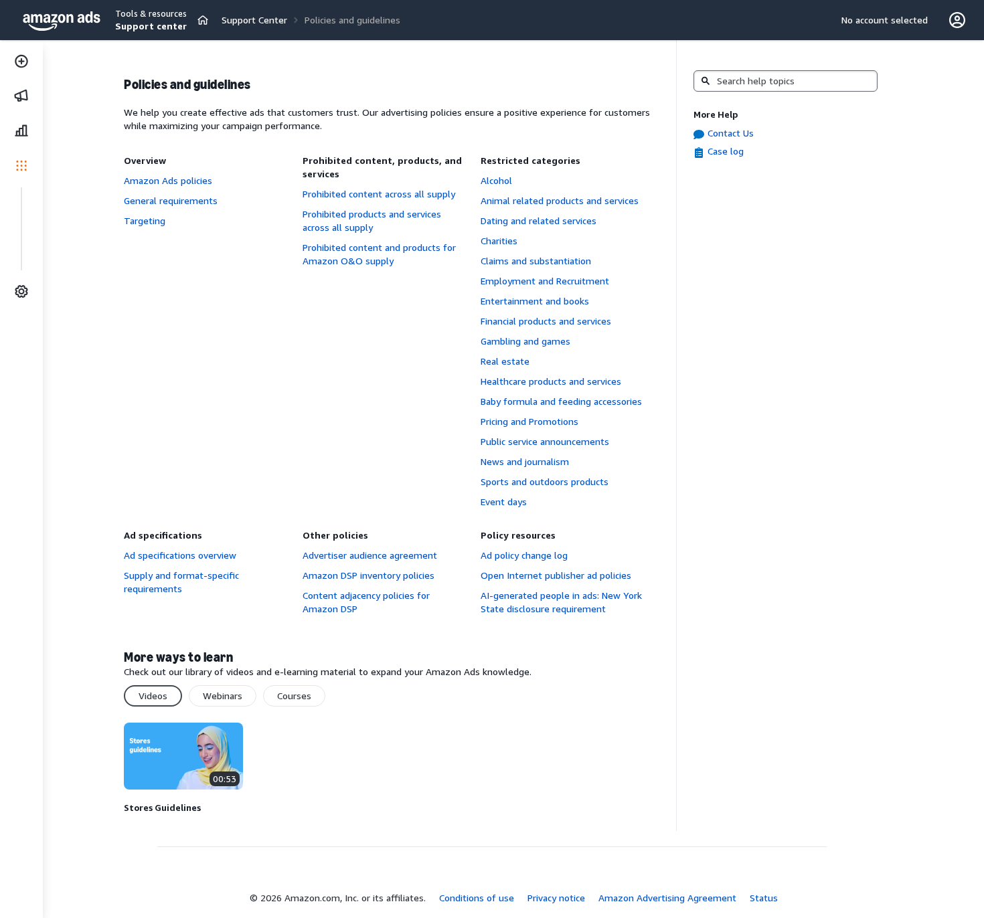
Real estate (505, 361)
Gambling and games (525, 341)
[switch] (203, 20)
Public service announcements (545, 441)
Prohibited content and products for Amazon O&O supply (379, 254)
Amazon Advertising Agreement (667, 897)
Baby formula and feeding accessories (561, 401)
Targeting (144, 220)
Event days (504, 501)
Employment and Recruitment (545, 280)
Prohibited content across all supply (379, 193)
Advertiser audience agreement (370, 555)
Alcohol (496, 180)
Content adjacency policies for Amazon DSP (366, 601)
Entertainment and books (535, 300)
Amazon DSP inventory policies (368, 575)
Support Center (254, 19)
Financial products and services (546, 321)
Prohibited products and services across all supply (372, 220)
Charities (499, 240)
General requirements (171, 200)
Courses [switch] (294, 695)
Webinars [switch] (222, 695)
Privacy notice (556, 897)
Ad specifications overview (180, 555)
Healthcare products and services (551, 381)
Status (764, 897)
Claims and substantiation (536, 260)
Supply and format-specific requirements (181, 581)
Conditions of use (476, 897)
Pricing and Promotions (529, 421)
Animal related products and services (560, 200)
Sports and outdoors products (544, 481)
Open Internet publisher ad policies (556, 575)
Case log (726, 151)
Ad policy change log (524, 555)
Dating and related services (538, 220)
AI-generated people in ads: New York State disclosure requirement (561, 601)
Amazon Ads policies (168, 180)
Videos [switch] (153, 695)
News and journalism (525, 461)
